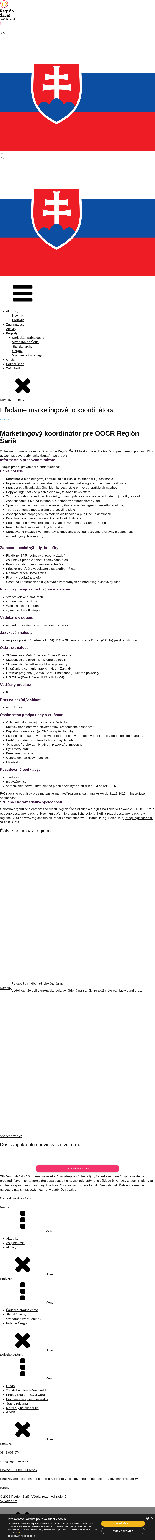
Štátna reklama (17, 1403)
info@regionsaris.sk (74, 793)
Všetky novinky (11, 1136)
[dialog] (77, 1527)
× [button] (151, 1518)
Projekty (18, 320)
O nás (10, 359)
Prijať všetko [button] (123, 1523)
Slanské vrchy (22, 346)
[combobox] (147, 1518)
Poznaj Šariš (15, 364)
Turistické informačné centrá (26, 1390)
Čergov (17, 351)
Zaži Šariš (13, 368)
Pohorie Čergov (17, 1323)
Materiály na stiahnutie (22, 1408)
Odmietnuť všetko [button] (123, 1531)
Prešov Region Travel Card (25, 1394)
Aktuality (12, 311)
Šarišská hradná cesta (28, 337)
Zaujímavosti (15, 324)
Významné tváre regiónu (29, 355)
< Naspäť (4, 419)
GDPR (10, 1412)
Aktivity (11, 329)
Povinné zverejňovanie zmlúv (27, 1399)
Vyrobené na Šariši (25, 342)
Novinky (18, 315)
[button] (77, 216)
